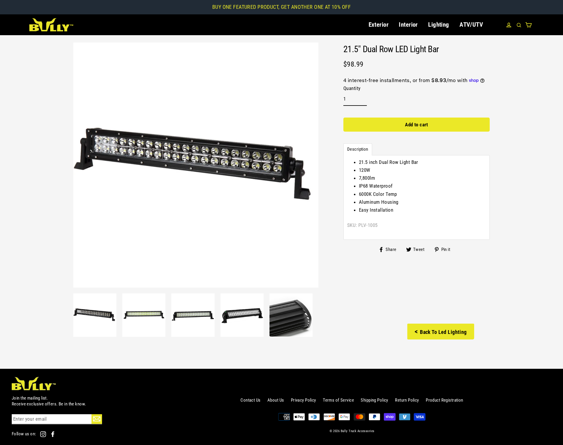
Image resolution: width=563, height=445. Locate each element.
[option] (94, 315)
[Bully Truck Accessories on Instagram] (43, 433)
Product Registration (444, 400)
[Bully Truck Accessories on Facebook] (53, 433)
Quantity (351, 88)
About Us (275, 400)
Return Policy (407, 400)
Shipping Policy (374, 400)
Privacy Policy (303, 400)
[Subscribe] (96, 419)
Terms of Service (338, 400)
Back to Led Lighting (441, 331)
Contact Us (250, 400)
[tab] (357, 149)
